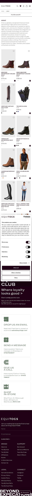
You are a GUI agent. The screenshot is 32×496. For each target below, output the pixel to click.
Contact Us (4, 462)
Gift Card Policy (6, 480)
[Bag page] (26, 6)
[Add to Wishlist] (14, 51)
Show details (23, 263)
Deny (16, 277)
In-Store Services (6, 460)
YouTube (19, 480)
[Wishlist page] (19, 6)
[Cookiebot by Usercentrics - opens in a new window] (23, 217)
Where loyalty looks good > (13, 291)
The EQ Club (5, 449)
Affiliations (4, 455)
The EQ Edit (4, 452)
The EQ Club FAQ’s (7, 486)
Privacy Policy (5, 475)
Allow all (16, 267)
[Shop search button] (16, 6)
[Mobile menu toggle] (29, 6)
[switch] (28, 247)
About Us (4, 447)
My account (21, 447)
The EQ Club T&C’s (7, 483)
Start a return (21, 455)
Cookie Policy (5, 478)
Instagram (20, 472)
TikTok (19, 478)
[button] (15, 80)
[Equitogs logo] (5, 6)
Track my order (22, 452)
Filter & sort (16, 14)
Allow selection (16, 272)
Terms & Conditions (7, 472)
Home (2, 11)
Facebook (20, 475)
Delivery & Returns (23, 449)
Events (3, 457)
